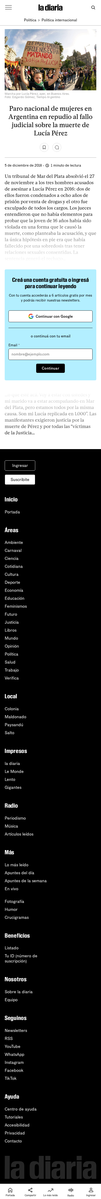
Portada (12, 512)
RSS (9, 1038)
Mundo (11, 638)
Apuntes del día (19, 872)
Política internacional (59, 20)
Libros (10, 630)
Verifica (12, 678)
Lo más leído (16, 864)
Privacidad (15, 1133)
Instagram (14, 1062)
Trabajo (12, 670)
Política (30, 20)
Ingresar (20, 465)
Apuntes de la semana (26, 880)
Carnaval (13, 550)
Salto (9, 732)
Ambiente (14, 542)
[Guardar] (44, 147)
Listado (12, 948)
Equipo (11, 999)
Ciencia (12, 558)
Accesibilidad (17, 1125)
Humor (11, 909)
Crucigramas (17, 917)
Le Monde (14, 771)
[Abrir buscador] (93, 7)
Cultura (12, 574)
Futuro (11, 614)
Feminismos (16, 606)
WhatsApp (14, 1054)
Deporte (12, 582)
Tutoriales (14, 1117)
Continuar (50, 368)
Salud (10, 662)
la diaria (12, 763)
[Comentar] (56, 147)
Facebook (14, 1070)
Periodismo (15, 818)
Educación (14, 598)
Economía (14, 590)
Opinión (12, 646)
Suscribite (20, 479)
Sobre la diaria (19, 991)
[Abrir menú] (8, 7)
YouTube (12, 1046)
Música (11, 826)
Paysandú (14, 724)
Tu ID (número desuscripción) (21, 958)
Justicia (12, 622)
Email (14, 345)
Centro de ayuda (21, 1109)
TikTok (11, 1078)
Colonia (12, 708)
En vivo (11, 888)
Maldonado (15, 716)
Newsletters (16, 1030)
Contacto (13, 1141)
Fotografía (14, 901)
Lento (10, 779)
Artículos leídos (19, 834)
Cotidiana (14, 566)
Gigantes (13, 787)
